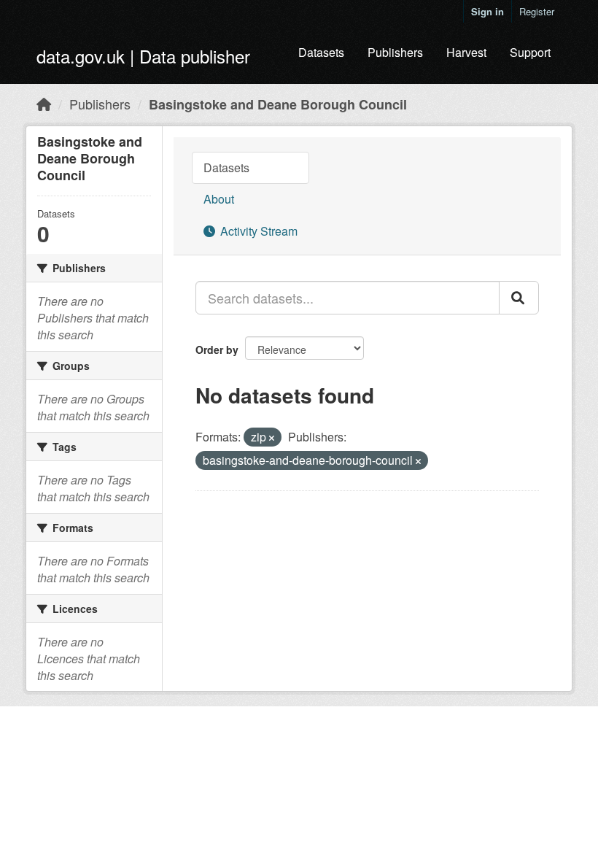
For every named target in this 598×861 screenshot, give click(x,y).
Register (536, 11)
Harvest (466, 52)
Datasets (321, 52)
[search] (519, 297)
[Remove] (271, 438)
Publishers (395, 52)
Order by (216, 349)
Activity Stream (257, 231)
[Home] (43, 103)
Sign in (487, 11)
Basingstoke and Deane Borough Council (278, 104)
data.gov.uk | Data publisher (143, 56)
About (218, 198)
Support (530, 52)
